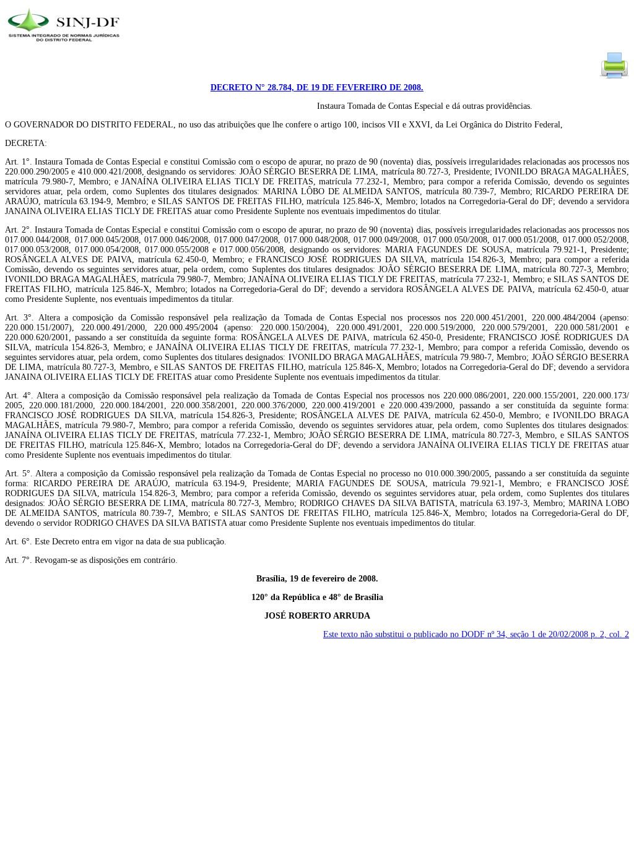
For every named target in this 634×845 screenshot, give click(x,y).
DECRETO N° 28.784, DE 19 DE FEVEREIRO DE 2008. (317, 87)
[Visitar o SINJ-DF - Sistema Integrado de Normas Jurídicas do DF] (65, 45)
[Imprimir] (614, 77)
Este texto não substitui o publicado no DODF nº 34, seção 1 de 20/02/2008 (476, 634)
